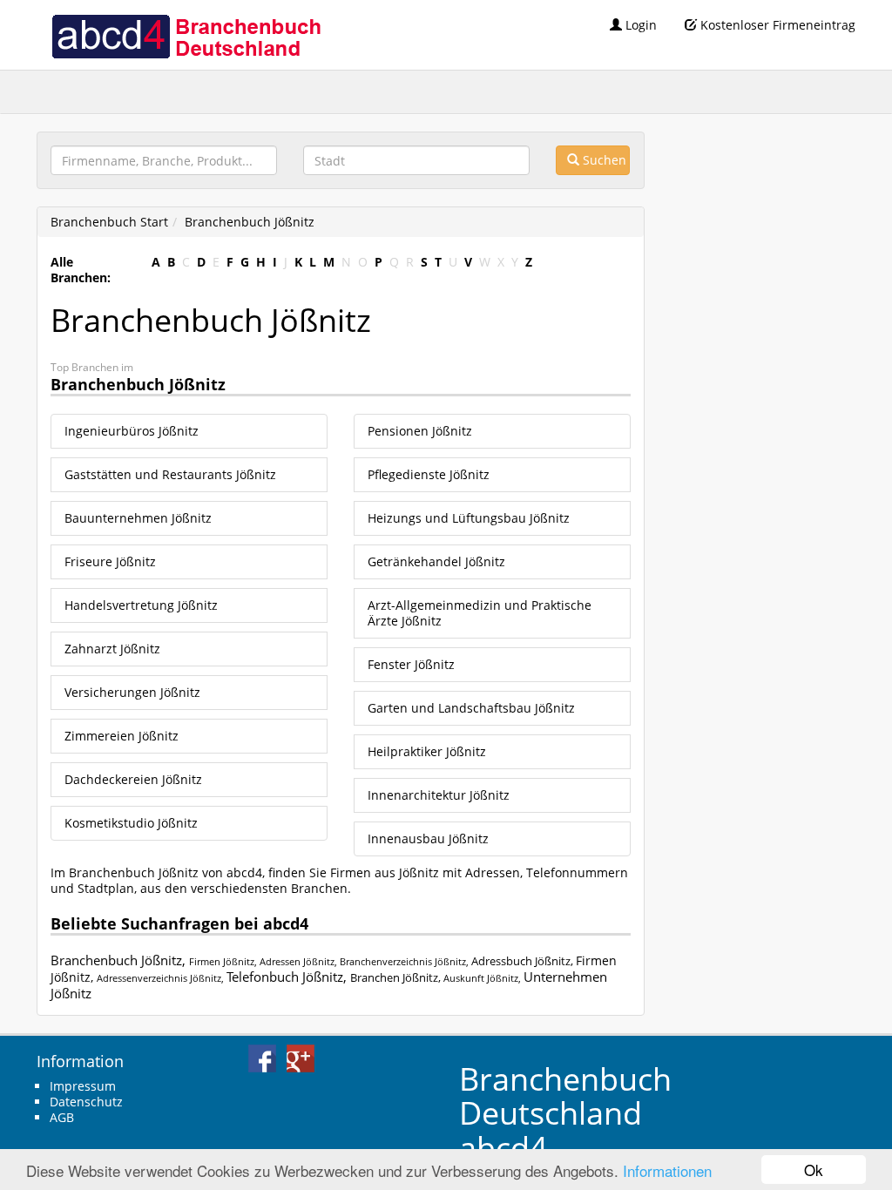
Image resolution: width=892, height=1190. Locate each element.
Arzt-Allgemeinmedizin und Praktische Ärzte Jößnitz (479, 613)
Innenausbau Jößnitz (428, 838)
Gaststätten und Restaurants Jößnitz (170, 474)
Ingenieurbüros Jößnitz (131, 431)
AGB (62, 1117)
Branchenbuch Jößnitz (249, 221)
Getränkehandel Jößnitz (436, 561)
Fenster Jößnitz (411, 664)
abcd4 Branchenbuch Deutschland (185, 35)
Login (639, 25)
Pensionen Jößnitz (420, 431)
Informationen (667, 1170)
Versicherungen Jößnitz (132, 692)
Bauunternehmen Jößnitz (138, 518)
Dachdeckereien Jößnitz (133, 779)
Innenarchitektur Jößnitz (439, 795)
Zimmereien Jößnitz (121, 735)
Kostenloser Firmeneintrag (776, 25)
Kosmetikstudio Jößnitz (131, 823)
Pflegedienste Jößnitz (429, 474)
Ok (813, 1169)
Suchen (602, 160)
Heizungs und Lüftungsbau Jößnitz (469, 518)
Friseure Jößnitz (110, 561)
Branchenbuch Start (109, 221)
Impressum (83, 1086)
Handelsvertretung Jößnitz (141, 605)
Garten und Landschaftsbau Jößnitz (471, 708)
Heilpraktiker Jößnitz (427, 751)
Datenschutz (86, 1101)
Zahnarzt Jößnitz (112, 648)
